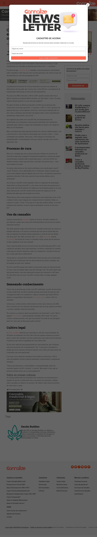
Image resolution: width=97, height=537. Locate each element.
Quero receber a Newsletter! (48, 58)
